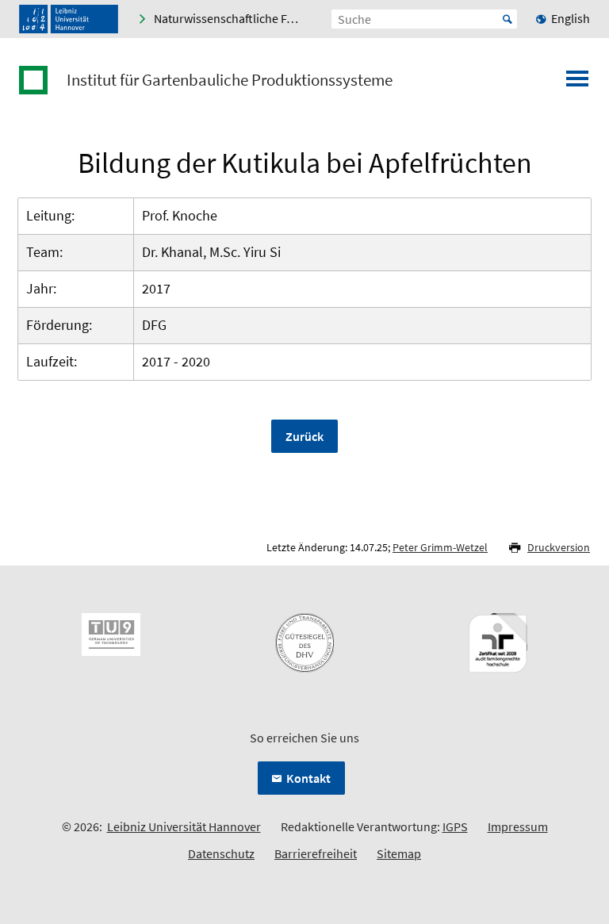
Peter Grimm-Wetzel (440, 547)
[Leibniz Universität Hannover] (68, 19)
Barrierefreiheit (315, 853)
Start (507, 19)
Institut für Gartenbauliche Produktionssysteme (230, 80)
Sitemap (399, 853)
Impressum (518, 826)
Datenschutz (221, 853)
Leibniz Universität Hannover (184, 826)
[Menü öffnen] (577, 83)
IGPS (455, 826)
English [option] (570, 18)
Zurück (304, 436)
